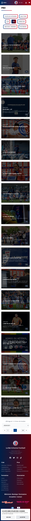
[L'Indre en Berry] (18, 508)
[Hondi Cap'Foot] (7, 502)
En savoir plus (10, 513)
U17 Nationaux (4, 488)
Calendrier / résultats (22, 467)
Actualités (12, 497)
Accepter (22, 517)
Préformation (20, 478)
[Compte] (26, 2)
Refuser (8, 517)
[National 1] (12, 508)
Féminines (19, 480)
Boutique (15, 494)
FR (19, 2)
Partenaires (23, 494)
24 (23, 430)
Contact (19, 497)
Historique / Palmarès (6, 465)
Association (21, 475)
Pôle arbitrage (20, 484)
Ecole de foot (20, 482)
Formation (4, 475)
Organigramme (5, 467)
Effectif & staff (20, 465)
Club (2, 462)
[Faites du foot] (22, 502)
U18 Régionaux (4, 486)
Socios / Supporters (5, 471)
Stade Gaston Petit (5, 469)
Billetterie (7, 494)
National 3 (3, 482)
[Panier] (29, 2)
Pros (18, 462)
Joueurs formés (5, 490)
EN (21, 2)
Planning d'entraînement (22, 471)
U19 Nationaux (4, 484)
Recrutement (4, 480)
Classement (19, 469)
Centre (2, 478)
